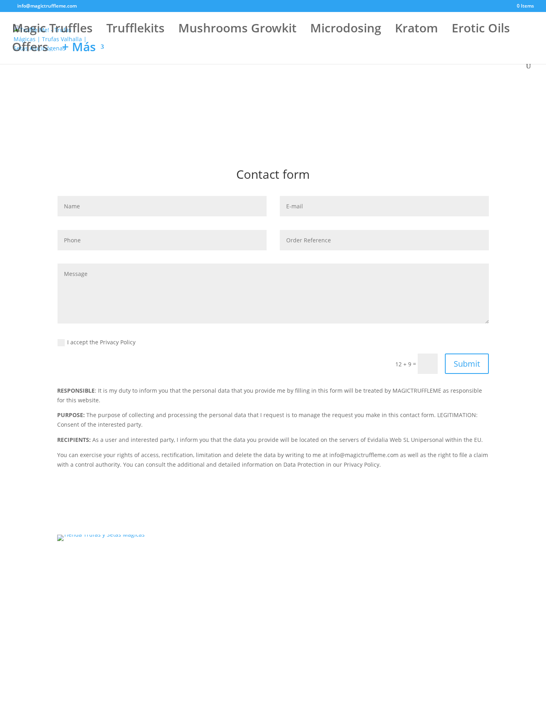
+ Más (79, 49)
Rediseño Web (305, 646)
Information (414, 600)
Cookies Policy (417, 585)
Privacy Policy (416, 569)
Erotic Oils (481, 30)
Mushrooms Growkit (237, 30)
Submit (467, 363)
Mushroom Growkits (204, 550)
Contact (409, 539)
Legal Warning (418, 554)
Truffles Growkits (199, 560)
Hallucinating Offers (204, 602)
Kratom (416, 30)
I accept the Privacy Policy (101, 342)
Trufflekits (135, 30)
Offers (30, 49)
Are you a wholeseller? (428, 615)
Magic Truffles (52, 30)
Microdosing (345, 30)
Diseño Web (344, 646)
